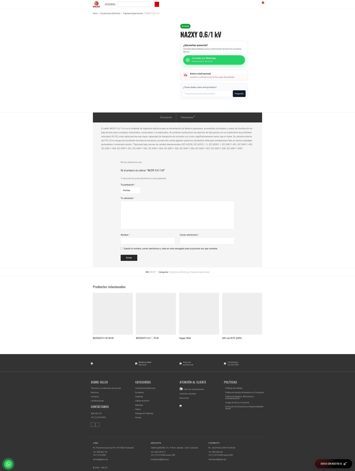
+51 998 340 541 (215, 452)
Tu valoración (128, 198)
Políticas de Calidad (233, 388)
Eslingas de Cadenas (144, 413)
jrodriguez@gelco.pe (160, 459)
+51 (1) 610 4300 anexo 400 (220, 455)
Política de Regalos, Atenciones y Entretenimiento (239, 397)
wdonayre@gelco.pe (217, 459)
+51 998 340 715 (100, 452)
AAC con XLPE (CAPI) (232, 338)
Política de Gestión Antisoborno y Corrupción (244, 392)
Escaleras (139, 392)
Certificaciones (97, 401)
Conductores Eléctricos (110, 13)
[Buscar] (138, 4)
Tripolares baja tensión (133, 13)
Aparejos (139, 405)
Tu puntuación (128, 184)
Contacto (95, 397)
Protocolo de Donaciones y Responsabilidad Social (244, 407)
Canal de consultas (188, 394)
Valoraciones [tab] (188, 117)
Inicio (95, 13)
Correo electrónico (189, 235)
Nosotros (95, 392)
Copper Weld (185, 338)
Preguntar (239, 94)
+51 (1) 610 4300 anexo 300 (163, 455)
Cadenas (139, 397)
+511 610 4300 (99, 455)
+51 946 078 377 (158, 452)
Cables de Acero (142, 401)
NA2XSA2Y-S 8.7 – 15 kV (147, 338)
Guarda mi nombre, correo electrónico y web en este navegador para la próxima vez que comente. (171, 248)
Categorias (110, 4)
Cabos (138, 409)
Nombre (125, 235)
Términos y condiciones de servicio (106, 388)
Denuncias (184, 398)
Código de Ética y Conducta (237, 403)
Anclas (138, 417)
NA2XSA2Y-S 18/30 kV (103, 338)
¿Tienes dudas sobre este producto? (200, 87)
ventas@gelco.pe (100, 459)
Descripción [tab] (166, 117)
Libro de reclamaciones (193, 389)
